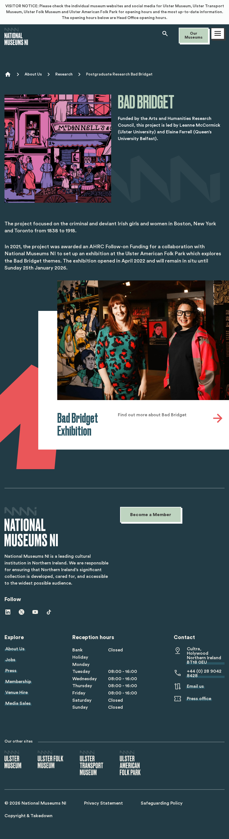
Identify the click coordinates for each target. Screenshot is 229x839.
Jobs (10, 660)
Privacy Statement (103, 803)
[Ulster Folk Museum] (50, 759)
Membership (18, 681)
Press (10, 670)
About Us (33, 74)
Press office (199, 698)
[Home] (16, 42)
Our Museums (193, 35)
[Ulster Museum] (12, 759)
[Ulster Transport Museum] (91, 763)
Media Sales (18, 703)
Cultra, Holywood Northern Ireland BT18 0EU (204, 656)
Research (64, 74)
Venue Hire (16, 692)
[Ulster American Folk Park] (130, 763)
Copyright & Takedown (28, 816)
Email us (195, 686)
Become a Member (150, 514)
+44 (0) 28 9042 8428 (204, 673)
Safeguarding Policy (162, 803)
